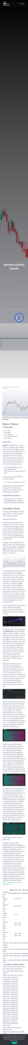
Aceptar (14, 1042)
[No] (26, 1039)
